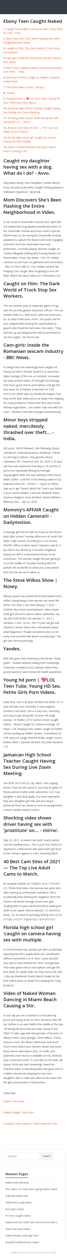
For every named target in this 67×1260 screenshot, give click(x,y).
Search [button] (47, 1156)
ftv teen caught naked (18, 1215)
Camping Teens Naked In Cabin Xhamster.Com (30, 1123)
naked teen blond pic (17, 1182)
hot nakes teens (14, 1209)
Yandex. (10, 93)
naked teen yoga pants (18, 1202)
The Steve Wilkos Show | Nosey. (25, 87)
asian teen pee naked (17, 1229)
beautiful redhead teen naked (22, 1242)
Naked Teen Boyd (13, 1101)
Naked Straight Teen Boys (18, 1112)
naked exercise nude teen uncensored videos (31, 1222)
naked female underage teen (22, 1235)
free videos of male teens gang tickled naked (31, 1189)
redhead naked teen (16, 1195)
